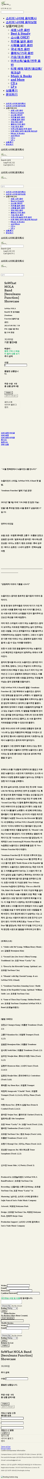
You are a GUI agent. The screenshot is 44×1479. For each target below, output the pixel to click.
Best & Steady (20, 33)
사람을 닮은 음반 (22, 45)
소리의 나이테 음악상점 (21, 22)
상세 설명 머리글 (8, 433)
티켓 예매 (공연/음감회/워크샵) (24, 131)
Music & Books (21, 76)
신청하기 (5, 1433)
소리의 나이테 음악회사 (21, 18)
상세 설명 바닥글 (8, 438)
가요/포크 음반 (20, 57)
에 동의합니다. (17, 1298)
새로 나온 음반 (20, 30)
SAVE (4, 1311)
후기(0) (4, 440)
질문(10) (4, 442)
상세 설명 (5, 435)
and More (18, 80)
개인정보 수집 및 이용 (10, 1298)
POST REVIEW (7, 1318)
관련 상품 (5, 445)
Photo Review (9, 1313)
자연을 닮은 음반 (22, 41)
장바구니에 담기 (7, 1407)
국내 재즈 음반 (20, 49)
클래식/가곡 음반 (22, 53)
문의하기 (12, 94)
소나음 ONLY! (20, 37)
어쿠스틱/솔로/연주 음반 (21, 129)
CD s (14, 83)
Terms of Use (5, 1447)
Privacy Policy (6, 1449)
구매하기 (5, 1345)
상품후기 (12, 90)
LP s (13, 87)
